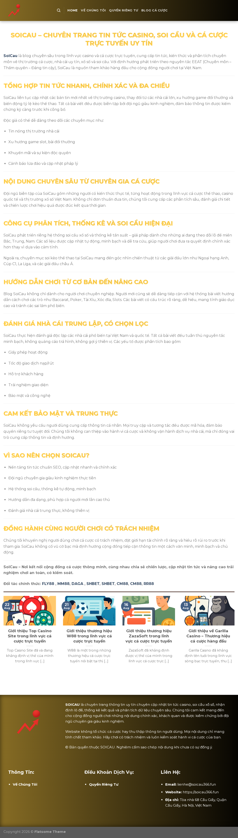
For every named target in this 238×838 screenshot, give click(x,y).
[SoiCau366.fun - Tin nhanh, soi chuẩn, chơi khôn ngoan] (26, 10)
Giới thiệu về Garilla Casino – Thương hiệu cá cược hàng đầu (208, 636)
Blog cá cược (154, 10)
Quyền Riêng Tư (123, 10)
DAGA (77, 583)
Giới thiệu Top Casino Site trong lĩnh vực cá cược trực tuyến (30, 636)
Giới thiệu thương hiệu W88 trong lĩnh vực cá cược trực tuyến (89, 636)
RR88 (149, 583)
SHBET (92, 583)
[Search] (58, 10)
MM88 (63, 583)
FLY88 (48, 583)
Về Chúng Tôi (93, 10)
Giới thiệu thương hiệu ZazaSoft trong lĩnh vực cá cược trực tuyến (149, 636)
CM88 (122, 583)
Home (72, 10)
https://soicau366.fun (201, 792)
